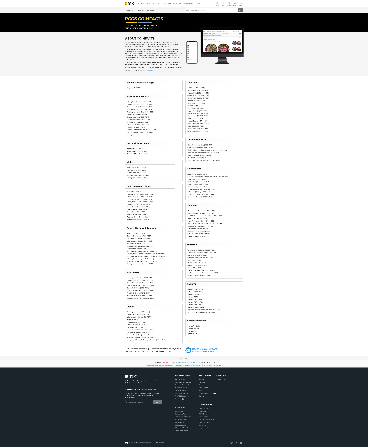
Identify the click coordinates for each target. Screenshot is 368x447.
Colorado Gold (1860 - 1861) (197, 265)
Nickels (130, 162)
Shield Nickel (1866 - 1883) (136, 168)
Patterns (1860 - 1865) (195, 292)
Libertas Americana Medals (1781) (199, 231)
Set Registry (177, 4)
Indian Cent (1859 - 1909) (136, 127)
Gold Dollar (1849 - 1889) (196, 88)
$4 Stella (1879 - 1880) (195, 106)
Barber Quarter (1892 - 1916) (137, 243)
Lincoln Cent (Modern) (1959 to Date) (140, 132)
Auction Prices (189, 4)
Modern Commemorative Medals (199, 155)
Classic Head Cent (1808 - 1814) (138, 117)
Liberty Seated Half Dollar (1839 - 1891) (140, 285)
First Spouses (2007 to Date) (197, 187)
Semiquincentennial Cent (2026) (138, 135)
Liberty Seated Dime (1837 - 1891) (139, 209)
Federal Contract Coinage (140, 82)
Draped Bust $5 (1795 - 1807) (197, 108)
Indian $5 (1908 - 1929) (195, 118)
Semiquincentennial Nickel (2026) (139, 178)
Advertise (202, 382)
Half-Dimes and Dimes (139, 186)
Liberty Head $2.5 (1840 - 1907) (198, 98)
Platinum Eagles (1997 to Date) (198, 182)
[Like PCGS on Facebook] (227, 443)
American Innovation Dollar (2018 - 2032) (141, 337)
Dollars (130, 306)
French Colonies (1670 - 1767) (197, 218)
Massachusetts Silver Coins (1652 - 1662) (201, 211)
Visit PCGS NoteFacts (147, 70)
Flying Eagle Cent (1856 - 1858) (138, 125)
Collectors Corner (204, 422)
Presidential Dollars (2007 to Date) (139, 335)
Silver (174, 363)
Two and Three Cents (138, 143)
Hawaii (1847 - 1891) (194, 268)
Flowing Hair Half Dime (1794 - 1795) (140, 194)
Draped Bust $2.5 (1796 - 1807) (198, 90)
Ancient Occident (196, 320)
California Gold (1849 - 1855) (197, 255)
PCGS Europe (203, 417)
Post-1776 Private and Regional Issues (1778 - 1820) (205, 223)
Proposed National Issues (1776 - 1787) (200, 226)
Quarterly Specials (181, 388)
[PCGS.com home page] (130, 4)
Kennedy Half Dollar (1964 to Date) (139, 295)
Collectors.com (204, 408)
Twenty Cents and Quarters (141, 228)
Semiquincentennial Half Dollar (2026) (140, 298)
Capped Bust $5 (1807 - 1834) (197, 111)
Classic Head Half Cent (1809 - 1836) (139, 107)
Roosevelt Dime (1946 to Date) (138, 217)
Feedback (178, 399)
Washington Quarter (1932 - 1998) (139, 249)
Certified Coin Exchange (207, 419)
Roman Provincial (193, 326)
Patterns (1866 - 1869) (195, 294)
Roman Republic (193, 329)
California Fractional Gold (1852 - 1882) (200, 258)
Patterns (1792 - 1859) (195, 289)
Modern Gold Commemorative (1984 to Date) (203, 153)
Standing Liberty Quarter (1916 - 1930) (140, 246)
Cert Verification (180, 379)
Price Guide (150, 4)
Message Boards (180, 425)
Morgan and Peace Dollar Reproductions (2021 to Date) (146, 340)
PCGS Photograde (181, 419)
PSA (200, 431)
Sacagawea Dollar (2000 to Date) (139, 332)
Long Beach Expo (204, 428)
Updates (140, 10)
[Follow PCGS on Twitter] (231, 443)
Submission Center (181, 393)
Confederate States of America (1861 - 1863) (202, 273)
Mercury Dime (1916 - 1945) (136, 214)
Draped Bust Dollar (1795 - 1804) (138, 314)
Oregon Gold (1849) (194, 260)
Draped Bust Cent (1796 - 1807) (138, 114)
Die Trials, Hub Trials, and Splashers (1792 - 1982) (204, 310)
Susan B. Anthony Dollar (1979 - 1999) (140, 330)
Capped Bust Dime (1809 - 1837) (138, 207)
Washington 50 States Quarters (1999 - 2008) (143, 251)
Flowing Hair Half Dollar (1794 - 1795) (140, 278)
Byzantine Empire (193, 334)
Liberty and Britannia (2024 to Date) (200, 197)
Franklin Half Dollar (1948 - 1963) (138, 293)
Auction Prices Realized (183, 417)
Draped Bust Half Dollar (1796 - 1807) (140, 280)
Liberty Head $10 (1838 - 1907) (198, 123)
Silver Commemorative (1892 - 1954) (200, 145)
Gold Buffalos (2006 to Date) (197, 184)
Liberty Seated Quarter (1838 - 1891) (139, 241)
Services (141, 4)
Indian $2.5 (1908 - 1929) (196, 101)
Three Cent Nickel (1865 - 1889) (138, 154)
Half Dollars (133, 272)
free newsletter (148, 390)
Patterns (191, 284)
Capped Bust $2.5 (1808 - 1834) (198, 93)
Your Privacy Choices (205, 393)
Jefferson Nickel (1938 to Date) (138, 175)
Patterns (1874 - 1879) (195, 302)
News (198, 4)
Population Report (181, 414)
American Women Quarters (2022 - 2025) (142, 261)
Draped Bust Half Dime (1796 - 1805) (140, 197)
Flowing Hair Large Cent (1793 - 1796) (140, 112)
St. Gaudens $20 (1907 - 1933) (197, 131)
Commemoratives (196, 139)
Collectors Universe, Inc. (145, 442)
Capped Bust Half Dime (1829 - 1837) (140, 199)
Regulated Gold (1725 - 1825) (197, 236)
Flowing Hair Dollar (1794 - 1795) (138, 312)
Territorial (192, 244)
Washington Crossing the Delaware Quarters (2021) (145, 259)
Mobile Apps (179, 422)
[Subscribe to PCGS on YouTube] (240, 443)
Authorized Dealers (181, 431)
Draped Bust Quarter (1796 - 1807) (139, 236)
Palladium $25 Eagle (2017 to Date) (199, 192)
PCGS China (203, 414)
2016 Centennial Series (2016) (197, 158)
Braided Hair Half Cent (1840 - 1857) (139, 109)
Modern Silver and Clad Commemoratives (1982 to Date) (207, 150)
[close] (365, 15)
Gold (155, 363)
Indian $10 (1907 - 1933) (195, 126)
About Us (202, 379)
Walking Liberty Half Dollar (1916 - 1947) (141, 290)
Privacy (201, 390)
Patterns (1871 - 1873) (194, 299)
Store (223, 5)
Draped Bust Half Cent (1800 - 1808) (140, 104)
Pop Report (167, 4)
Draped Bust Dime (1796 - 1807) (138, 204)
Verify (229, 5)
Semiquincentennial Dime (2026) (139, 219)
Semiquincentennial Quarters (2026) (140, 264)
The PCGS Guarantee (182, 396)
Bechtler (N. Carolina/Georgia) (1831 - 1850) (202, 252)
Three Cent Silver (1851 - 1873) (137, 151)
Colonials (192, 205)
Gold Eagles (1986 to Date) (196, 179)
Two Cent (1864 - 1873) (135, 149)
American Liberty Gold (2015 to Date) (200, 194)
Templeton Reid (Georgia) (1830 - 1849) (201, 250)
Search (235, 5)
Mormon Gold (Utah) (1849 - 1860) (199, 263)
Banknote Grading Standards (185, 385)
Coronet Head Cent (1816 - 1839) (138, 119)
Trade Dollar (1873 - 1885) (136, 320)
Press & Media (203, 388)
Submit (217, 5)
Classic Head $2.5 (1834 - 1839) (198, 95)
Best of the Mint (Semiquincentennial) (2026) (203, 160)
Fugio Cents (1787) (133, 88)
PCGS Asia (202, 411)
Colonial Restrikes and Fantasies (198, 234)
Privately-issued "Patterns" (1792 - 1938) (201, 312)
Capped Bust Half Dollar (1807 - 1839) (140, 283)
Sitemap (202, 396)
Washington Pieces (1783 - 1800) (198, 228)
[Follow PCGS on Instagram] (236, 443)
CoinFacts (129, 10)
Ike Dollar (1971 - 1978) (135, 327)
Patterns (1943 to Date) (195, 307)
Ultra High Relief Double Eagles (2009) (201, 189)
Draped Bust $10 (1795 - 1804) (198, 121)
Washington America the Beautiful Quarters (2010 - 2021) (147, 256)
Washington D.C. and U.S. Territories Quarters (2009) (145, 254)
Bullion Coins (194, 168)
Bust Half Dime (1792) (135, 191)
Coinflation (202, 425)
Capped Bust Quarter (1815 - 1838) (139, 238)
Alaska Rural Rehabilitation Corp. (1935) (201, 270)
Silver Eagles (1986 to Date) (197, 174)
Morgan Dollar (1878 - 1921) (136, 322)
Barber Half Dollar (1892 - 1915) (138, 288)
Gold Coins (193, 82)
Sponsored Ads (184, 358)
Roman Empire (192, 331)
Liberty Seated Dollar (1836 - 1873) (139, 317)
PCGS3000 (194, 363)
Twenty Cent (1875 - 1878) (136, 233)
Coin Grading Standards (183, 382)
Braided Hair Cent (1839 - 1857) (138, 122)
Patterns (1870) (192, 297)
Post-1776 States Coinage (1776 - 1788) (200, 221)
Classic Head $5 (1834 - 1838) (197, 113)
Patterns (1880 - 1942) (195, 304)
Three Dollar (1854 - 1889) (196, 103)
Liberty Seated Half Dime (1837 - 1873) (140, 202)
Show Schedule (180, 390)
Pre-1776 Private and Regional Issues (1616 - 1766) (204, 216)
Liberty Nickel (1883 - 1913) (136, 170)
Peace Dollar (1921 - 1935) (136, 325)
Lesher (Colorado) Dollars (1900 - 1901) (201, 275)
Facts (158, 4)
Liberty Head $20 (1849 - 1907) (198, 128)
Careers (201, 385)
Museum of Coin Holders (183, 428)
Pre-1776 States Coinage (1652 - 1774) (200, 213)
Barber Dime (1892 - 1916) (136, 212)
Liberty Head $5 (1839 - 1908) (197, 116)
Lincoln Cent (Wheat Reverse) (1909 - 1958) (142, 130)
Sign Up (157, 402)
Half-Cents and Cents (138, 96)
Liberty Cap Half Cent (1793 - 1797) (139, 102)
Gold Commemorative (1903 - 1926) (200, 147)
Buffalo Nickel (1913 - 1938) (136, 173)
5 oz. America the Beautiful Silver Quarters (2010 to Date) (207, 177)
